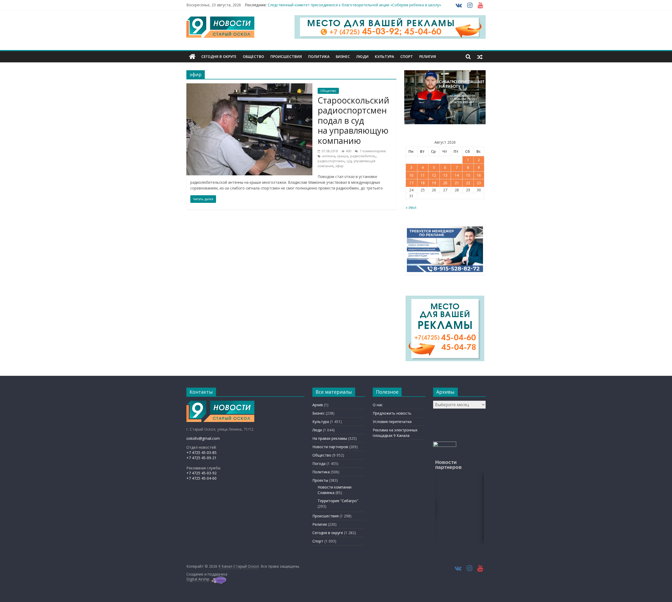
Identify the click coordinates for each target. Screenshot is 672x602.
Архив (317, 404)
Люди (362, 56)
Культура (384, 56)
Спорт (406, 56)
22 (468, 182)
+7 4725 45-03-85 (201, 452)
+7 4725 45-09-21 (201, 457)
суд (348, 161)
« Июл (411, 207)
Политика (318, 56)
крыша (342, 156)
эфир (339, 166)
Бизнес (343, 56)
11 (423, 175)
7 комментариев (372, 151)
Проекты (320, 480)
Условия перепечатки (392, 421)
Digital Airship (197, 579)
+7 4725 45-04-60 (201, 478)
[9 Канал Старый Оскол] (192, 56)
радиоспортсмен (331, 161)
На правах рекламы (329, 438)
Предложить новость (392, 413)
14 (457, 175)
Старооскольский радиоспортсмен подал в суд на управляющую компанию (353, 120)
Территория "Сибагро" (338, 500)
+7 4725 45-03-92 (201, 472)
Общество (253, 56)
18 (423, 182)
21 (457, 182)
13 (445, 175)
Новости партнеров (330, 446)
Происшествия (286, 56)
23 (479, 182)
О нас (378, 404)
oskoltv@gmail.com (203, 438)
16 (479, 175)
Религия (427, 56)
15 (468, 175)
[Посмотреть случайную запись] (480, 56)
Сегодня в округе (219, 56)
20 (445, 182)
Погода (319, 463)
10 (411, 175)
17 (411, 182)
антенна (328, 156)
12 (434, 175)
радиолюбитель (363, 156)
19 (434, 182)
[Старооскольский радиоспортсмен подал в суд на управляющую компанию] (249, 86)
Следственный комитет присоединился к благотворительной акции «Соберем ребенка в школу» (354, 4)
